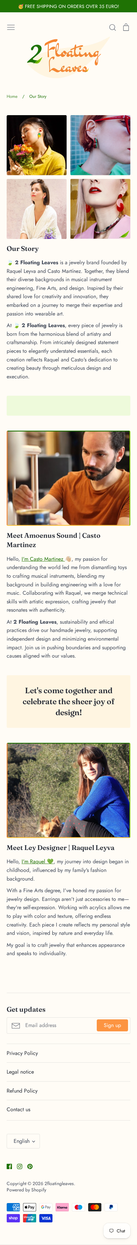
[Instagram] (17, 1166)
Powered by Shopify (26, 1189)
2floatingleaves (59, 1183)
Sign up (112, 1025)
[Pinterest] (27, 1166)
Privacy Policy (22, 1053)
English (22, 1141)
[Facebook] (7, 1166)
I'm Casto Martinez (43, 559)
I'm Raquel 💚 (38, 861)
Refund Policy (22, 1091)
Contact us (18, 1109)
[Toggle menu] (11, 26)
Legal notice (20, 1072)
